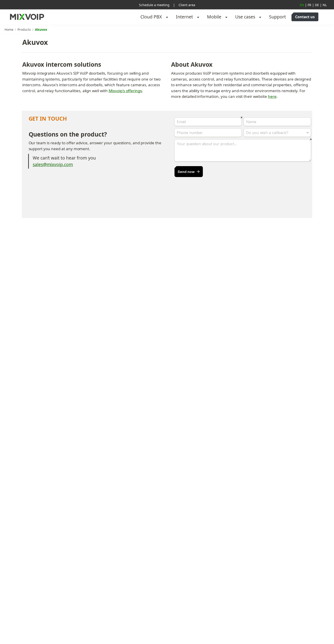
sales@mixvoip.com (53, 164)
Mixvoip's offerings (125, 90)
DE (317, 5)
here (272, 96)
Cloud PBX (151, 17)
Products (24, 29)
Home (9, 29)
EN (302, 5)
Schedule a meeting (154, 5)
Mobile (214, 17)
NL (325, 5)
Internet (184, 17)
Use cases (245, 17)
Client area (187, 5)
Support (277, 17)
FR (309, 5)
